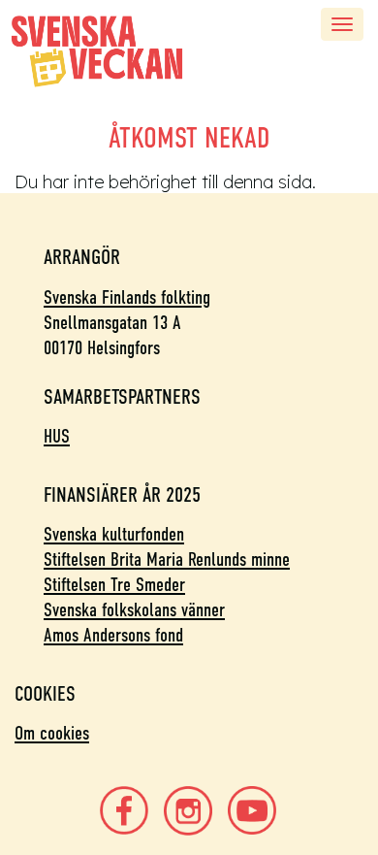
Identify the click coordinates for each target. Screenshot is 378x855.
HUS (57, 437)
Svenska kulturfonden (114, 535)
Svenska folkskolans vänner (134, 611)
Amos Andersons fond (113, 636)
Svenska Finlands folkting (127, 299)
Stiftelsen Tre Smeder (114, 586)
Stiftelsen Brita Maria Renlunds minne (167, 561)
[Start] (97, 51)
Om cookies (52, 734)
